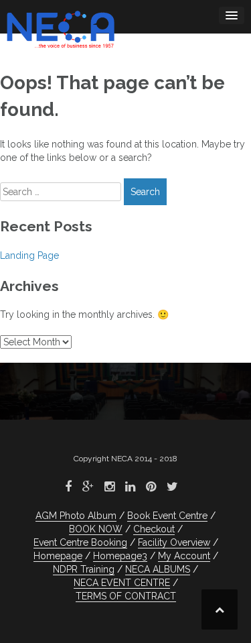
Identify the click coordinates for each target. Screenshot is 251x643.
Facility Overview (174, 542)
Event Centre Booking (80, 542)
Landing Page (29, 255)
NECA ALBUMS (157, 569)
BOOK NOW (95, 529)
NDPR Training (83, 569)
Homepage (57, 555)
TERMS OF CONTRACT (126, 596)
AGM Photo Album (75, 515)
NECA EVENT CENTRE (122, 582)
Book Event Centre (167, 515)
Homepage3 (120, 555)
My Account (184, 555)
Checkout (154, 529)
